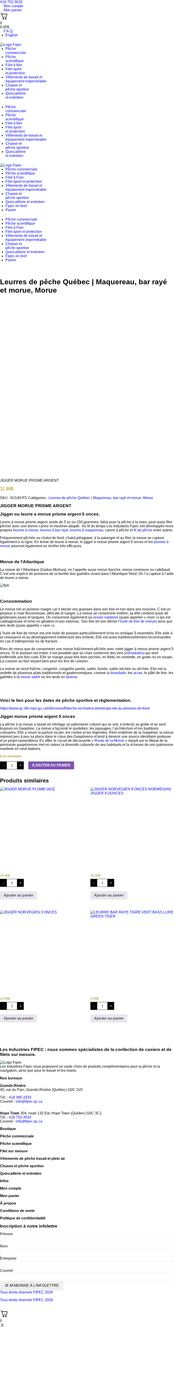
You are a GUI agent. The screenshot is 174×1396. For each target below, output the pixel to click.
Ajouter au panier (51, 765)
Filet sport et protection (23, 181)
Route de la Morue (109, 740)
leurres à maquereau (86, 530)
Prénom (6, 1234)
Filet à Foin (14, 177)
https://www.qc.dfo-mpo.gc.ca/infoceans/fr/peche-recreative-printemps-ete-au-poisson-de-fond (75, 708)
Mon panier (9, 1196)
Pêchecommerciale (15, 51)
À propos (8, 1203)
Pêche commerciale (21, 169)
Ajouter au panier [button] (18, 895)
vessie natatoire (105, 617)
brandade (118, 673)
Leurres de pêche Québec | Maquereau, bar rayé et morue (94, 498)
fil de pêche (143, 530)
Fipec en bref (16, 206)
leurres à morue (25, 530)
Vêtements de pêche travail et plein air (32, 1158)
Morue (46, 290)
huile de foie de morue (138, 621)
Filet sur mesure (14, 1151)
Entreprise (8, 1258)
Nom (4, 1246)
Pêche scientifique (20, 173)
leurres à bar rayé (54, 530)
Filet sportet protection (15, 71)
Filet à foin (13, 65)
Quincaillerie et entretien (25, 202)
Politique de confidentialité (23, 1218)
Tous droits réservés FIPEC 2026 (26, 1292)
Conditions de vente (17, 1211)
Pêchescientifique (14, 59)
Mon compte (10, 1188)
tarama (71, 677)
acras (137, 673)
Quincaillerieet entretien (15, 95)
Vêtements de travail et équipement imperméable (25, 79)
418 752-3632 (20, 1117)
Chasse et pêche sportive (17, 87)
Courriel (6, 1270)
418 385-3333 (20, 1097)
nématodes (134, 653)
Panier (10, 210)
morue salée (30, 677)
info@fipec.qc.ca (29, 1101)
